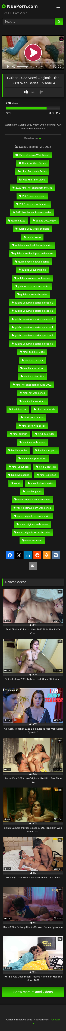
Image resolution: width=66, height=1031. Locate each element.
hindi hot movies (34, 360)
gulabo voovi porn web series (33, 278)
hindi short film (19, 450)
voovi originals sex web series (33, 516)
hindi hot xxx (19, 409)
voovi (17, 483)
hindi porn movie (46, 409)
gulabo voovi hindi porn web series (33, 253)
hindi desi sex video (34, 351)
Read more (31, 138)
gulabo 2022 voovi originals (33, 228)
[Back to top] (55, 1020)
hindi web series (20, 474)
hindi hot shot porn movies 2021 (34, 384)
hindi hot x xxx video (34, 401)
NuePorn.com (22, 6)
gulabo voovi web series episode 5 (34, 335)
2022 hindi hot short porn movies (33, 187)
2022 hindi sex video (33, 196)
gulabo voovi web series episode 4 (34, 327)
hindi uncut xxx (47, 466)
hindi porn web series (34, 425)
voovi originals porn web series (34, 507)
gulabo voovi (34, 237)
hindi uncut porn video (33, 458)
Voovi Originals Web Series (34, 155)
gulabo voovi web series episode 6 (34, 343)
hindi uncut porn (47, 450)
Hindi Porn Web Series (34, 171)
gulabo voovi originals (34, 269)
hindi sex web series (34, 442)
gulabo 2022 (18, 220)
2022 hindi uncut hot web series (33, 212)
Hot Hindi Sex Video (34, 179)
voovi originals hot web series (33, 499)
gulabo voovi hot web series (33, 261)
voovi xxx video (33, 540)
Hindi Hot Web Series (34, 163)
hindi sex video (46, 433)
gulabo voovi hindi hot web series (33, 245)
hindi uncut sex (20, 466)
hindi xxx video (48, 474)
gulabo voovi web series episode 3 (34, 319)
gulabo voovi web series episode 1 (34, 302)
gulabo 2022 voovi (46, 220)
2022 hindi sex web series (33, 204)
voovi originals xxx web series (33, 532)
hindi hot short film (34, 376)
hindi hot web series (34, 392)
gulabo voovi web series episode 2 (34, 310)
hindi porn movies (34, 417)
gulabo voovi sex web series (33, 286)
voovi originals (34, 491)
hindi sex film (20, 433)
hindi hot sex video (33, 368)
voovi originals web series (34, 524)
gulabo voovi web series (33, 294)
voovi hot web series (42, 483)
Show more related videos (33, 992)
